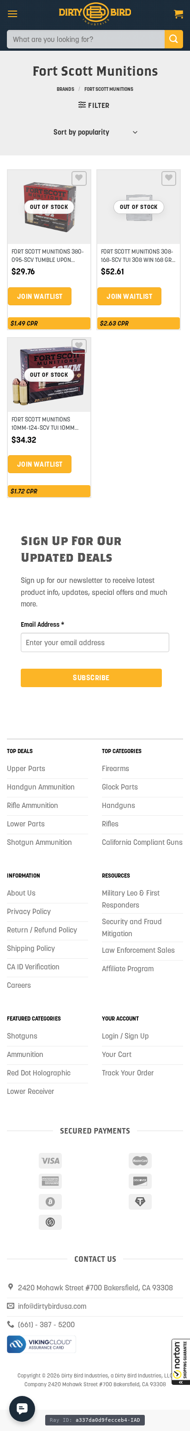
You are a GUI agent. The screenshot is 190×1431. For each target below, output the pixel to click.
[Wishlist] (79, 178)
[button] (181, 1362)
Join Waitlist (40, 296)
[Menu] (12, 13)
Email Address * (43, 624)
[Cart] (178, 14)
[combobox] (86, 39)
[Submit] (174, 39)
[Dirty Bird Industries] (95, 14)
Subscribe (91, 677)
